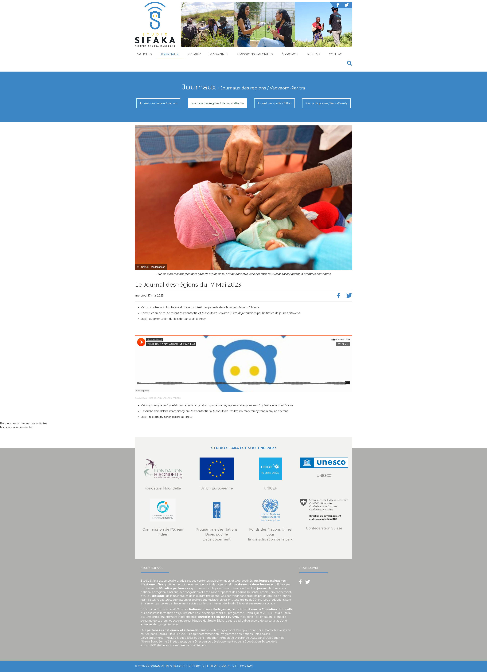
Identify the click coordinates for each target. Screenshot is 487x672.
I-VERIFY (194, 54)
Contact (336, 54)
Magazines (218, 54)
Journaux (170, 54)
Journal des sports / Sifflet (274, 103)
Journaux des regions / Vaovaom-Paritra (217, 103)
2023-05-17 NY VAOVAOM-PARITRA (165, 398)
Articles (144, 54)
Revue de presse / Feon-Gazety (326, 103)
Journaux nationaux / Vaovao (158, 103)
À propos (290, 54)
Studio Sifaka (141, 398)
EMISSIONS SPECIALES (255, 54)
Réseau (313, 54)
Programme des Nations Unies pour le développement (190, 666)
